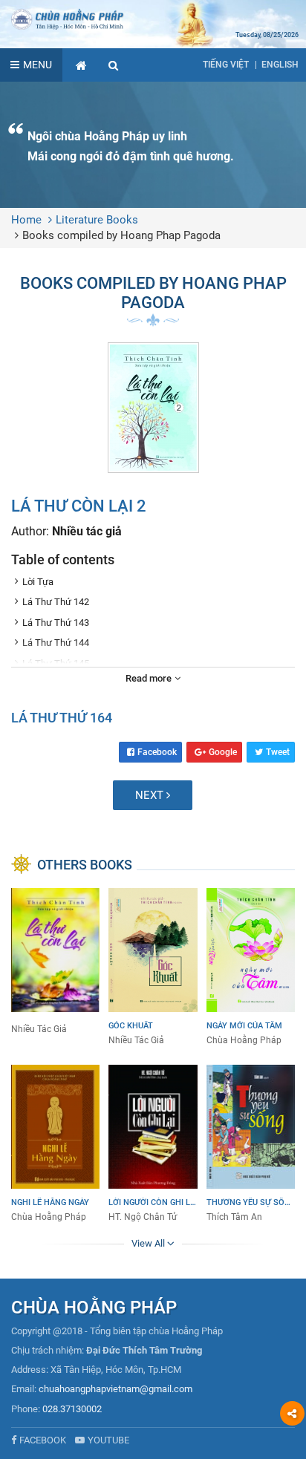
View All (149, 1243)
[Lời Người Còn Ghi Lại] (152, 1144)
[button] (113, 65)
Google (223, 752)
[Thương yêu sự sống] (250, 1144)
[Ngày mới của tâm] (250, 967)
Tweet (278, 752)
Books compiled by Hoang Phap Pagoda (121, 235)
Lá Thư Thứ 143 (55, 622)
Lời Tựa (37, 581)
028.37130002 (72, 1408)
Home (26, 219)
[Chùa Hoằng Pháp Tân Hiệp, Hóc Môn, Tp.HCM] (153, 18)
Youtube (108, 1440)
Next (150, 795)
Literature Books (97, 219)
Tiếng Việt (226, 64)
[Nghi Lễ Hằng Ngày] (55, 1144)
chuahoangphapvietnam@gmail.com (115, 1388)
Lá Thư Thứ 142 (55, 601)
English (280, 64)
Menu (37, 65)
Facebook (157, 752)
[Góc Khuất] (152, 967)
